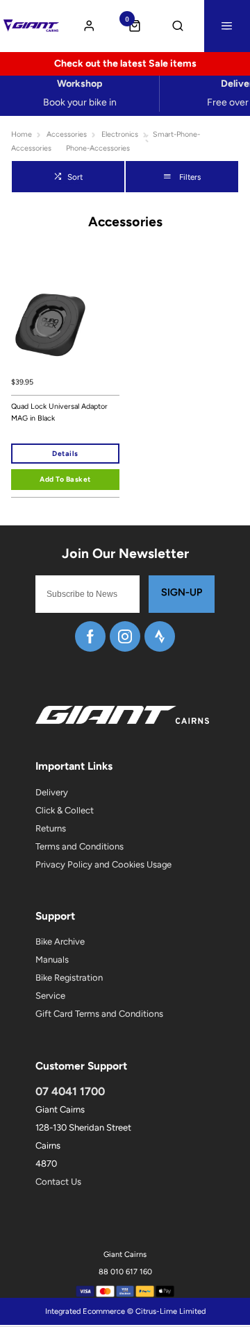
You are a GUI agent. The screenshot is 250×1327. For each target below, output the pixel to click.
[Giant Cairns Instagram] (125, 636)
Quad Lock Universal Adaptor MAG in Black (59, 412)
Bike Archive (60, 941)
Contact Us (58, 1181)
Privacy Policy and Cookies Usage (103, 864)
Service (50, 995)
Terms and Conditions (79, 846)
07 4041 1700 (70, 1091)
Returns (50, 828)
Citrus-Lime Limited (170, 1311)
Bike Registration (69, 977)
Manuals (52, 959)
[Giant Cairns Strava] (159, 636)
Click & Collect (64, 810)
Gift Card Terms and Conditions (99, 1013)
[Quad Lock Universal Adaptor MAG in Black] (65, 315)
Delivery (51, 792)
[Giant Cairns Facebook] (90, 636)
